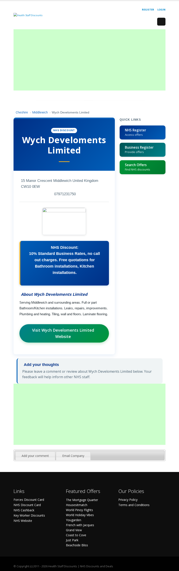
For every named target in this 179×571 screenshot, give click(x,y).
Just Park (72, 540)
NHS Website (23, 521)
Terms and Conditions (134, 505)
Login (161, 9)
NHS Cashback (24, 510)
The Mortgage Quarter (82, 500)
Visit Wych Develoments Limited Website (63, 333)
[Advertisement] (89, 60)
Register (148, 9)
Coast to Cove (76, 535)
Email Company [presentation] (73, 456)
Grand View (74, 530)
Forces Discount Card (29, 500)
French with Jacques (80, 525)
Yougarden (73, 520)
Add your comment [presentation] (35, 456)
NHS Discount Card (27, 505)
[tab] (35, 455)
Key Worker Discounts (29, 515)
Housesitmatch (76, 505)
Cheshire (22, 112)
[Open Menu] (161, 22)
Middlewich (40, 112)
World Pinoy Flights (79, 510)
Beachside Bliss (77, 545)
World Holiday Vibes (80, 515)
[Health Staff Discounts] (28, 15)
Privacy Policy (128, 500)
